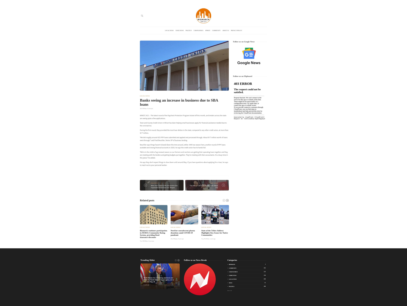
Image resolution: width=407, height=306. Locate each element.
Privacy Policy (175, 2)
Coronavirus (198, 30)
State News (180, 30)
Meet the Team (165, 2)
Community (216, 30)
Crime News (213, 183)
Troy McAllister (144, 241)
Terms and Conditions (188, 2)
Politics (189, 30)
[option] (153, 223)
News (247, 283)
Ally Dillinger (143, 108)
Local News (169, 30)
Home (141, 2)
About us (155, 2)
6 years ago (150, 108)
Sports (207, 30)
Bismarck (247, 264)
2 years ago (151, 241)
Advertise (148, 2)
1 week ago (146, 284)
